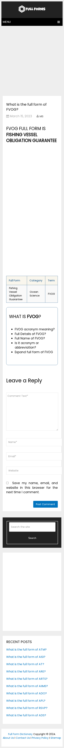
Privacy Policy (40, 738)
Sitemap (55, 738)
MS (41, 116)
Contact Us (23, 738)
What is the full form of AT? (25, 664)
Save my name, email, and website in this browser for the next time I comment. (32, 487)
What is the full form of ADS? (26, 715)
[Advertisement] (32, 60)
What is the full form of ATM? (26, 650)
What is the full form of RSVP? (26, 708)
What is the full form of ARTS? (26, 679)
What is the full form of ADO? (26, 693)
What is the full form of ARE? (26, 671)
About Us (8, 738)
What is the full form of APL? (25, 701)
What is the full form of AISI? (25, 657)
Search (32, 538)
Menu (7, 22)
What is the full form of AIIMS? (27, 686)
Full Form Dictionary (20, 734)
